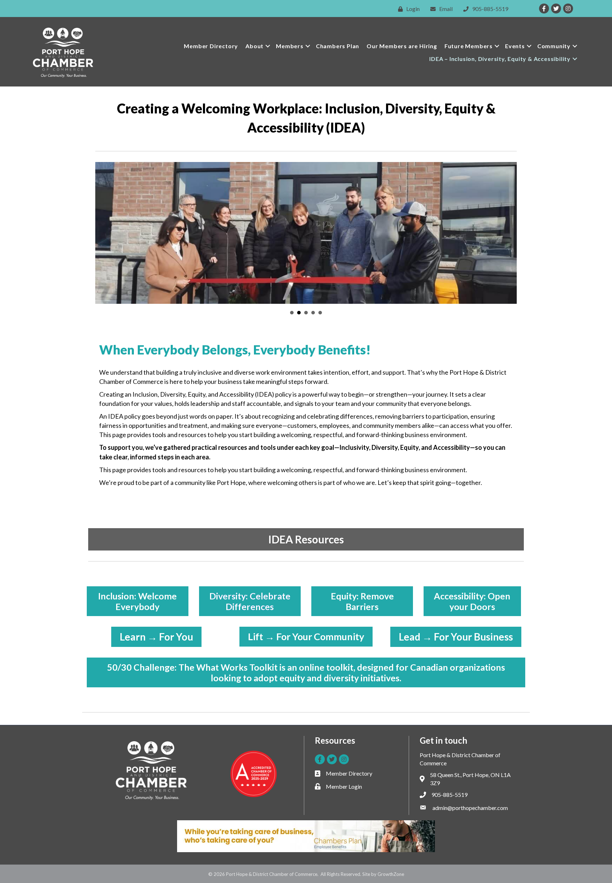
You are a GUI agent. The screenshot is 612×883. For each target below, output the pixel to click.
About (254, 46)
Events (515, 46)
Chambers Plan (337, 46)
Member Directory (211, 46)
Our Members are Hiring (402, 46)
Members (290, 46)
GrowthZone (391, 874)
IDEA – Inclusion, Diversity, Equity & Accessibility (500, 58)
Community (554, 46)
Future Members (468, 46)
